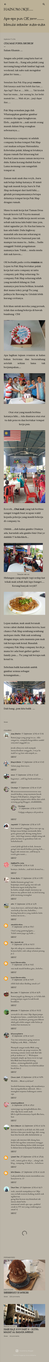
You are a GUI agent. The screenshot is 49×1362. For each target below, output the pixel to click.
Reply (13, 757)
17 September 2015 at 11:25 (23, 865)
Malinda (14, 1010)
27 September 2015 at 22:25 (33, 1172)
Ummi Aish (15, 1077)
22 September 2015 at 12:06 (33, 1126)
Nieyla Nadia (16, 762)
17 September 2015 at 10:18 (33, 762)
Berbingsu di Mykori (16, 1292)
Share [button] (6, 722)
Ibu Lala (14, 992)
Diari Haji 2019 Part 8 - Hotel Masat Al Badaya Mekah (21, 1331)
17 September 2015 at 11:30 (32, 878)
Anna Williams (31, 1355)
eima (13, 775)
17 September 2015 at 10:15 (33, 734)
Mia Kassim (15, 1172)
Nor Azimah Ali (17, 942)
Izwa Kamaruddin (18, 962)
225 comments (15, 1296)
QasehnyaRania (17, 1103)
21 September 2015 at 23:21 (23, 1105)
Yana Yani (15, 1187)
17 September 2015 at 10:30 (30, 808)
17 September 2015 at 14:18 (23, 965)
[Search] (43, 3)
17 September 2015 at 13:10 (23, 927)
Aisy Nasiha (16, 734)
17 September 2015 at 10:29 (30, 788)
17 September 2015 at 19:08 (29, 1010)
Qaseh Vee (15, 1157)
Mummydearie (17, 1034)
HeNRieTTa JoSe (17, 863)
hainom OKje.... (18, 9)
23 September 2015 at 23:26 (32, 1157)
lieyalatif (14, 824)
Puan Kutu (15, 878)
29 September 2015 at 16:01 (31, 1187)
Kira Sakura (16, 1126)
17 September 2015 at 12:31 (26, 904)
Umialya (14, 788)
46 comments (14, 1336)
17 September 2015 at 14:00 (23, 944)
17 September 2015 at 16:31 (29, 992)
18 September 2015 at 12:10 (23, 1036)
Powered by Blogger (26, 1351)
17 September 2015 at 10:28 (27, 775)
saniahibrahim (17, 925)
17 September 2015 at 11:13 (29, 824)
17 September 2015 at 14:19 (23, 980)
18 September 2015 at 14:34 (32, 1077)
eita (12, 904)
